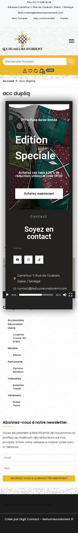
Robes (16, 401)
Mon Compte (20, 18)
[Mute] (65, 295)
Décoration (15, 324)
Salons (17, 355)
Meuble (13, 348)
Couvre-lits (19, 338)
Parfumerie (15, 362)
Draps (16, 341)
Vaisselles (14, 378)
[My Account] (25, 70)
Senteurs (18, 371)
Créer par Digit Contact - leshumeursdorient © (39, 519)
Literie (11, 328)
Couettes (18, 334)
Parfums (18, 368)
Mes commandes (44, 18)
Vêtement (14, 395)
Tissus (16, 405)
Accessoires (16, 320)
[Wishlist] (30, 70)
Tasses (17, 388)
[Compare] (36, 70)
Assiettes (18, 385)
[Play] (7, 295)
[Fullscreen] (70, 295)
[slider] (36, 295)
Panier (64, 18)
